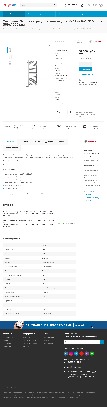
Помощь (26, 337)
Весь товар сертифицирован (45, 127)
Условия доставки (30, 343)
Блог (46, 334)
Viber (87, 353)
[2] (58, 41)
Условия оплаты (29, 340)
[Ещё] (100, 14)
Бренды (47, 340)
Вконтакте (66, 353)
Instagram (71, 353)
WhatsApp (92, 353)
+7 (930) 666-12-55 (72, 4)
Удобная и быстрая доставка (96, 127)
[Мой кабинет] (82, 5)
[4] (62, 41)
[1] (56, 41)
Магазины (7, 343)
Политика (7, 346)
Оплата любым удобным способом (18, 127)
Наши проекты (49, 343)
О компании (8, 337)
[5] (64, 41)
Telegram (76, 353)
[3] (60, 41)
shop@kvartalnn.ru (74, 367)
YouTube (81, 353)
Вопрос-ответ (49, 337)
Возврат (26, 346)
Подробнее (83, 87)
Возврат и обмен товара (71, 127)
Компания (7, 334)
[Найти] (54, 5)
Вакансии (7, 340)
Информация (29, 334)
